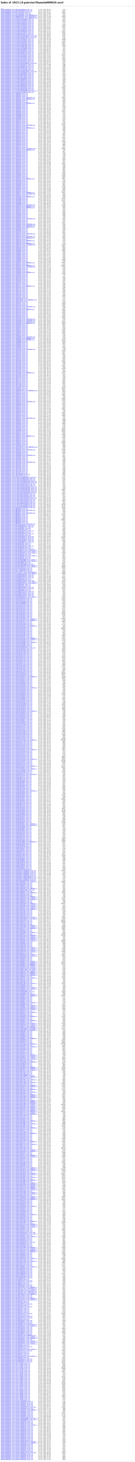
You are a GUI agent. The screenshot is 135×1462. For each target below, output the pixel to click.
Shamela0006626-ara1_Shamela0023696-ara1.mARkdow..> (19, 1184)
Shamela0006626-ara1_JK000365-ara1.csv (14, 167)
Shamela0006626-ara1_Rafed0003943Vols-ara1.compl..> (19, 596)
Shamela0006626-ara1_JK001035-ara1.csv (14, 280)
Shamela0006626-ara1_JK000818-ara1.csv (14, 250)
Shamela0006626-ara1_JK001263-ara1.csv (14, 297)
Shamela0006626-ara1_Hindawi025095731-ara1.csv (17, 34)
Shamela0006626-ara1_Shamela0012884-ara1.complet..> (19, 1123)
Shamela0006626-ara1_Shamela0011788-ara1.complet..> (19, 1082)
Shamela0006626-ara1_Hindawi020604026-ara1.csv (17, 30)
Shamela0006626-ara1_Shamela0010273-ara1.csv (16, 1042)
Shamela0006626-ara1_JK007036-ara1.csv (14, 354)
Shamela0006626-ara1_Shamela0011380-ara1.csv (16, 1074)
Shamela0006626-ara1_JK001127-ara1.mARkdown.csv (18, 286)
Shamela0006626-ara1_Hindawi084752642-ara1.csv (17, 82)
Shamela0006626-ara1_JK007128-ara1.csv (14, 383)
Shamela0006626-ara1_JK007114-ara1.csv (14, 381)
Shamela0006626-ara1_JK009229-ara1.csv (14, 412)
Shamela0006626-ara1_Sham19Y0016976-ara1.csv (16, 649)
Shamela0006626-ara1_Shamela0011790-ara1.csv (16, 1083)
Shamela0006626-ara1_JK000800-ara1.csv (14, 249)
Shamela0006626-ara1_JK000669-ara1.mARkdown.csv (18, 226)
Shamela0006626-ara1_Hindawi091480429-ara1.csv (17, 86)
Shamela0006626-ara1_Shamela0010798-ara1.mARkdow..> (19, 1061)
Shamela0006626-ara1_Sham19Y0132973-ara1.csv (16, 752)
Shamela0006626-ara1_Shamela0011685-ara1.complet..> (19, 1079)
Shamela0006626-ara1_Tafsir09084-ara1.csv (15, 1396)
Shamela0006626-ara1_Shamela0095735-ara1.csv (16, 1269)
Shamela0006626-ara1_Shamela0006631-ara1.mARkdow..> (19, 964)
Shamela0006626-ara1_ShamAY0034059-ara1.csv (16, 811)
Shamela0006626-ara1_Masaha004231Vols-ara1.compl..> (19, 551)
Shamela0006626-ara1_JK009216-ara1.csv (14, 408)
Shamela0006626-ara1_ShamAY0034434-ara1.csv (16, 821)
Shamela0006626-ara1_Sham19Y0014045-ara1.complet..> (19, 618)
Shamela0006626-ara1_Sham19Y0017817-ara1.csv (16, 668)
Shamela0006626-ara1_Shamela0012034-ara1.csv (16, 1090)
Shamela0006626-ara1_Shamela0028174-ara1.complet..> (19, 1225)
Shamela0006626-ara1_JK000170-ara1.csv (14, 145)
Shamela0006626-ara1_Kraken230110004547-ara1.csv (18, 507)
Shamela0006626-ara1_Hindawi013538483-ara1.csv (17, 20)
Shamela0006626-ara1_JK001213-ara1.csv (14, 291)
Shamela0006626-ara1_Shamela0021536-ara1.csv (16, 1136)
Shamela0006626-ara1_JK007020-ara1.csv (14, 352)
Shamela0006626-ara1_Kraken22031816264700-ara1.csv (19, 489)
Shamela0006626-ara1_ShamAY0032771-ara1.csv (16, 777)
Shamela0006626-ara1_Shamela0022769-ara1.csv (16, 1162)
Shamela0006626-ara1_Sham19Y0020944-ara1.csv (16, 700)
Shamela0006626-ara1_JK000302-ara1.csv (14, 160)
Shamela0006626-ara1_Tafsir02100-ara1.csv (15, 1369)
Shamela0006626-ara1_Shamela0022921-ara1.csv (16, 1166)
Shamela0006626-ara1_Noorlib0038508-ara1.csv (16, 570)
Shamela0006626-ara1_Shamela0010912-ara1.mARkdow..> (19, 1068)
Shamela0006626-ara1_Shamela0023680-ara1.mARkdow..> (19, 1180)
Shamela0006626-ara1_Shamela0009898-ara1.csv (16, 1039)
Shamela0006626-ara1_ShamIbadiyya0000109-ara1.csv (18, 874)
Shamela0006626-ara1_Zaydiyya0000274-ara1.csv (17, 1440)
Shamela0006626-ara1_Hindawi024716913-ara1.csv (17, 33)
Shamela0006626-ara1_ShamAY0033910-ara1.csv (16, 807)
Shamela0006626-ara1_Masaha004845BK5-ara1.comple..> (19, 561)
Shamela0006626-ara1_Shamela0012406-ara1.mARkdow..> (19, 1107)
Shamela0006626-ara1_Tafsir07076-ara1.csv (15, 1389)
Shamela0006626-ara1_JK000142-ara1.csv (14, 136)
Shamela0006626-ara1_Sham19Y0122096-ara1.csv (16, 724)
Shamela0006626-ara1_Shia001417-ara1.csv (15, 1312)
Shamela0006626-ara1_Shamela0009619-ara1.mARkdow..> (19, 1020)
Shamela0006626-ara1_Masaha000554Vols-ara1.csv (17, 526)
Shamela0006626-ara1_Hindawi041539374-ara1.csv (17, 55)
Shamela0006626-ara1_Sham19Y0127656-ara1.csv (16, 734)
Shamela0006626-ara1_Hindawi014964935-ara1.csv (17, 23)
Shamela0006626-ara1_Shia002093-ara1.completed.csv (19, 1324)
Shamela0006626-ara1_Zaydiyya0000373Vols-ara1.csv (18, 1452)
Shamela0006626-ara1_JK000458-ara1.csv (14, 184)
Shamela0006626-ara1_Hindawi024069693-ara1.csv (17, 31)
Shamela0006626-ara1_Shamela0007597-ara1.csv (16, 979)
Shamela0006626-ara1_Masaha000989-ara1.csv (16, 528)
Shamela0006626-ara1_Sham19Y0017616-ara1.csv (16, 660)
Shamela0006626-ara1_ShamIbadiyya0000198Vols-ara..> (19, 877)
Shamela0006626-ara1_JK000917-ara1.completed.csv (18, 266)
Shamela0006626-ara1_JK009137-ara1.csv (14, 392)
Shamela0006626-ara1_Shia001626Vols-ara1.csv (16, 1320)
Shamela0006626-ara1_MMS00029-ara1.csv (14, 521)
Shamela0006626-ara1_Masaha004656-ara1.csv (16, 557)
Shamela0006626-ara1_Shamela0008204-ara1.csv (16, 984)
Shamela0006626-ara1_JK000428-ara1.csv (14, 180)
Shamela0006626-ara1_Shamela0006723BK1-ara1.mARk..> (19, 969)
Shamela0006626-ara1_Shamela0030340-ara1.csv (16, 1237)
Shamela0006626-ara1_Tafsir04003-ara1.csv (15, 1376)
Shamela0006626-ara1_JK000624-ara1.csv (14, 220)
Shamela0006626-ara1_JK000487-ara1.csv (14, 202)
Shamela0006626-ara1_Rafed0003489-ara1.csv (16, 590)
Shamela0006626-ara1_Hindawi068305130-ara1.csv (17, 67)
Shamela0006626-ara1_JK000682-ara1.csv (14, 229)
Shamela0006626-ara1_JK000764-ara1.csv (14, 242)
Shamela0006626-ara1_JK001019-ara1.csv (14, 277)
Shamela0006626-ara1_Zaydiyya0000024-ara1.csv (17, 1402)
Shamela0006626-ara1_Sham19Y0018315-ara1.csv (16, 680)
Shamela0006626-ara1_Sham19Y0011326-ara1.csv (16, 605)
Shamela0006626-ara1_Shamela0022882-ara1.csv (16, 1165)
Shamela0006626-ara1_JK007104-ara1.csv (14, 375)
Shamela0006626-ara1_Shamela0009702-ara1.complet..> (19, 1023)
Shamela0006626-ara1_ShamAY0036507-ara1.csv (16, 848)
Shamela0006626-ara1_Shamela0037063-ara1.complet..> (19, 1258)
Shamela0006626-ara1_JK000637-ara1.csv (14, 222)
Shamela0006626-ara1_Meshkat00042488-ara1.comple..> (19, 565)
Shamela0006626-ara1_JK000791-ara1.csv (14, 246)
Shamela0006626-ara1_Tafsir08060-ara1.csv (15, 1390)
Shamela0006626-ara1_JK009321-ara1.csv (14, 440)
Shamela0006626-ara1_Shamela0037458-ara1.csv (16, 1262)
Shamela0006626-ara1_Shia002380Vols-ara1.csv (16, 1330)
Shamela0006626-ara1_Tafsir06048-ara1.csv (15, 1385)
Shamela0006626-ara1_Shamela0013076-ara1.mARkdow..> (19, 1127)
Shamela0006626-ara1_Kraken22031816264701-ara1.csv (19, 491)
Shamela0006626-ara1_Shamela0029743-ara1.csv (16, 1229)
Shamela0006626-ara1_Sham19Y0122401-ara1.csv (16, 730)
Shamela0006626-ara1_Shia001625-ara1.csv (15, 1319)
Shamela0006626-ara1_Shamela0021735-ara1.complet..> (19, 1144)
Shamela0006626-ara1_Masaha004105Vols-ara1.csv (17, 548)
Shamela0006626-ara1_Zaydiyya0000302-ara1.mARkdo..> (19, 1442)
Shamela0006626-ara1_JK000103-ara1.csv (14, 122)
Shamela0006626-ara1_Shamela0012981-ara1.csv (16, 1126)
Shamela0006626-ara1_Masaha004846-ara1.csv (16, 562)
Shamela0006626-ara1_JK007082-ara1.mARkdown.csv (18, 372)
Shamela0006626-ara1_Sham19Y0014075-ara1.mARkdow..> (19, 620)
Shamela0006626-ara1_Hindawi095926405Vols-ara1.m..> (19, 90)
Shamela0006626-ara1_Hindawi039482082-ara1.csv (17, 50)
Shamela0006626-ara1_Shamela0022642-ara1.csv (16, 1158)
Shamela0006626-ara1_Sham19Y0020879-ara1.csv (16, 696)
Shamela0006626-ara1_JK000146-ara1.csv (14, 137)
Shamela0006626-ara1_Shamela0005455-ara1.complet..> (19, 949)
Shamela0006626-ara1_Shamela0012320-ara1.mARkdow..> (19, 1101)
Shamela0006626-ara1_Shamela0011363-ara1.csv (16, 1072)
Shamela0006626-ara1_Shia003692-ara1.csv (15, 1345)
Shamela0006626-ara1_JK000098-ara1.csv (14, 116)
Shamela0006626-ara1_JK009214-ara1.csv (14, 407)
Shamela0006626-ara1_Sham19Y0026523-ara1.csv (16, 709)
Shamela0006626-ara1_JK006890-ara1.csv (14, 342)
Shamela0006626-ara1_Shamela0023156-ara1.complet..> (19, 1167)
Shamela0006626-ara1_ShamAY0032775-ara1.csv (16, 778)
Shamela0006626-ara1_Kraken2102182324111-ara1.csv (18, 477)
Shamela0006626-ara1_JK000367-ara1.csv (14, 169)
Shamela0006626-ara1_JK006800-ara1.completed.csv (18, 337)
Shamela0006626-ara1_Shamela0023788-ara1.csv (16, 1191)
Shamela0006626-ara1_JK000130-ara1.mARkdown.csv (18, 127)
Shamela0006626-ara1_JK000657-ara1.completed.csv (18, 225)
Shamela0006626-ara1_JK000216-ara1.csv (14, 151)
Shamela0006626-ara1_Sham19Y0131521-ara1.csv (16, 745)
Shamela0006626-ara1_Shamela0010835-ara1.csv (16, 1066)
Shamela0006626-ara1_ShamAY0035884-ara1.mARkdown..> (19, 841)
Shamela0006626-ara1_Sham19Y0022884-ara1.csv (16, 702)
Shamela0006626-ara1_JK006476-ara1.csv (14, 331)
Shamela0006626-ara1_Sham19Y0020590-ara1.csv (16, 689)
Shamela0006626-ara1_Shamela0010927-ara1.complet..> (19, 1070)
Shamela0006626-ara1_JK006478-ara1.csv (14, 332)
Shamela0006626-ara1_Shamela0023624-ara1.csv (16, 1171)
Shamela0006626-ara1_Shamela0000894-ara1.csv (16, 900)
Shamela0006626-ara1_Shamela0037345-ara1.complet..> (19, 1261)
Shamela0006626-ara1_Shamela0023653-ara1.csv (16, 1178)
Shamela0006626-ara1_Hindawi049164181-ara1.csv (17, 57)
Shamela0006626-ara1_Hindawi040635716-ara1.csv (17, 52)
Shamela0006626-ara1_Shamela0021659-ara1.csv (16, 1138)
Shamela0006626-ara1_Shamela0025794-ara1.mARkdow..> (19, 1199)
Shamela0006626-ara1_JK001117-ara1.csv (14, 284)
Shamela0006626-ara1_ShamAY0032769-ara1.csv (16, 775)
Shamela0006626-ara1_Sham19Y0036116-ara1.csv (16, 716)
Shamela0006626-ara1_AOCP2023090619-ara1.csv (16, 9)
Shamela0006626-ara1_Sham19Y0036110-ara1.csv (16, 715)
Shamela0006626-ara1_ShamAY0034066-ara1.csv (16, 812)
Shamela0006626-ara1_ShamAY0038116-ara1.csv (16, 862)
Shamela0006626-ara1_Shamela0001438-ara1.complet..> (19, 917)
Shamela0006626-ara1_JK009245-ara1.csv (14, 420)
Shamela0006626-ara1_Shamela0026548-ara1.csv (16, 1210)
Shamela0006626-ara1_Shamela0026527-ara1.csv (16, 1209)
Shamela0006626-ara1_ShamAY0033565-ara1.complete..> (19, 790)
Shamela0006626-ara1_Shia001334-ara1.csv (15, 1301)
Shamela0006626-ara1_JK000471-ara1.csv (14, 189)
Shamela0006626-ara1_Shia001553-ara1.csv (15, 1314)
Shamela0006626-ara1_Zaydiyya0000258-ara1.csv (17, 1437)
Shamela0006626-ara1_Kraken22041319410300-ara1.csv (19, 497)
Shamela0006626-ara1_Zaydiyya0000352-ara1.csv (17, 1447)
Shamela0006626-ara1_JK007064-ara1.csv (14, 367)
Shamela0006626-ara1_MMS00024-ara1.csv (14, 517)
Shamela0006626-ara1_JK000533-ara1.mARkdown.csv (18, 207)
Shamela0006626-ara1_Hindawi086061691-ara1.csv (17, 85)
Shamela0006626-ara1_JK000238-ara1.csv (14, 152)
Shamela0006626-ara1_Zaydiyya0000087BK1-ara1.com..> (19, 1419)
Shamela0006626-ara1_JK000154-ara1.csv (14, 140)
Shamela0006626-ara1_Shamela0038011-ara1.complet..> (19, 1266)
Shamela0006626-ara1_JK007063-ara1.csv (14, 365)
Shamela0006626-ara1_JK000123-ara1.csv (14, 126)
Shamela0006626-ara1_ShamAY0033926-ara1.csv (16, 808)
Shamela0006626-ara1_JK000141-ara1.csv (14, 134)
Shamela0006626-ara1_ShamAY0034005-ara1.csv (16, 810)
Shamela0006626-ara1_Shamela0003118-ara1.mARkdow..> (19, 935)
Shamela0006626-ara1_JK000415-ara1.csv (14, 177)
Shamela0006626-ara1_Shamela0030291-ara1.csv (16, 1235)
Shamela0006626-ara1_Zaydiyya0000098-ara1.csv (17, 1420)
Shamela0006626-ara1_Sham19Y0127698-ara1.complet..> (19, 740)
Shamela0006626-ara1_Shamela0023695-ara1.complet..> (19, 1182)
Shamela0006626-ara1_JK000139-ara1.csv (14, 132)
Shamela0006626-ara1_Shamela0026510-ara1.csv (16, 1207)
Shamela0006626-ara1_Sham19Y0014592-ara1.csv (16, 635)
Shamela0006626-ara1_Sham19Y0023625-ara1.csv (16, 707)
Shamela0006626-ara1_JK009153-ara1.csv (14, 400)
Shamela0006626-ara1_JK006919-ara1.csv (14, 346)
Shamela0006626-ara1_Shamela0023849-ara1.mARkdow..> (19, 1198)
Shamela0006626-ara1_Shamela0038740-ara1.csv (16, 1268)
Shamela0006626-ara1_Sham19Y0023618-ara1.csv (16, 705)
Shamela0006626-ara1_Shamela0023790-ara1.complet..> (19, 1193)
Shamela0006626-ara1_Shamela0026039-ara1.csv (16, 1200)
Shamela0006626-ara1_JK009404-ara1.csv (14, 453)
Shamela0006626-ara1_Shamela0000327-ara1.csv (16, 885)
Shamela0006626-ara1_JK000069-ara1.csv (14, 108)
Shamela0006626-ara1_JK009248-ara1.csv (14, 423)
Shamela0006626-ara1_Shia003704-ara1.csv (15, 1347)
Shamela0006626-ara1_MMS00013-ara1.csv (14, 514)
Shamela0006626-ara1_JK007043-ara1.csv (14, 359)
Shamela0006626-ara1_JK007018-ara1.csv (14, 350)
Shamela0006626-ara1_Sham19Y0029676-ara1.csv (16, 712)
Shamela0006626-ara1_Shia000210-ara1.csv (15, 1283)
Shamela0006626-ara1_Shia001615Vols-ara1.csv (16, 1317)
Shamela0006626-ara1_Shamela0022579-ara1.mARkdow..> (19, 1155)
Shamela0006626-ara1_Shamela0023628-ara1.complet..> (19, 1173)
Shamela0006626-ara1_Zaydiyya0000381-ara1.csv (17, 1453)
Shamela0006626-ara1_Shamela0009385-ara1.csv (16, 1015)
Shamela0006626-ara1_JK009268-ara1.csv (14, 430)
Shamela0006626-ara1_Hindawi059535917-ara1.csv (17, 61)
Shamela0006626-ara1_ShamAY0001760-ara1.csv (16, 773)
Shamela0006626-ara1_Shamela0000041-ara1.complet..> (19, 881)
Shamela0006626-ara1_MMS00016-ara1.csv (14, 515)
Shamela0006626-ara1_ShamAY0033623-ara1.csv (16, 795)
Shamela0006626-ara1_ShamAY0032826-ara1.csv (16, 781)
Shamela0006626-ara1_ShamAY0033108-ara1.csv (16, 788)
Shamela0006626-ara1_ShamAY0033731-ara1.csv (16, 804)
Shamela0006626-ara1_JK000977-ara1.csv (14, 273)
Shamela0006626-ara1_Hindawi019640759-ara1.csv (17, 28)
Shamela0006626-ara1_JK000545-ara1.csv (14, 209)
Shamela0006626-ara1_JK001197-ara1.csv (14, 288)
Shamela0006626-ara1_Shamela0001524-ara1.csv (16, 922)
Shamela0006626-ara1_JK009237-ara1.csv (14, 416)
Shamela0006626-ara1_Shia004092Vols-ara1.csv (16, 1360)
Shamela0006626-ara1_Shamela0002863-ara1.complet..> (19, 932)
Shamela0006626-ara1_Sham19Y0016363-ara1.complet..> (19, 639)
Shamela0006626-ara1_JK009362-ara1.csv (14, 444)
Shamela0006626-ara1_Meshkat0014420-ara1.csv (16, 568)
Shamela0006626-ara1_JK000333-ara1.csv (14, 165)
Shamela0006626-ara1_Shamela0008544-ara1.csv (16, 998)
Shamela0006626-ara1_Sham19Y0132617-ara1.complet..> (19, 749)
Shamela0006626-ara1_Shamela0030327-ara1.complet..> (19, 1236)
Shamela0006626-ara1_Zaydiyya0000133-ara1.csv (17, 1423)
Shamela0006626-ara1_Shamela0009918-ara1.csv (16, 1041)
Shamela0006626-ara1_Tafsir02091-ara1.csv (15, 1367)
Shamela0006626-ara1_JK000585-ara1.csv (14, 215)
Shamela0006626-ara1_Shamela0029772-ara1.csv (16, 1231)
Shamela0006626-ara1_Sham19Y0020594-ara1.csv (16, 691)
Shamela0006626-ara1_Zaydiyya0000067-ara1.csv (17, 1415)
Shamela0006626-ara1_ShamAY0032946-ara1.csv (16, 785)
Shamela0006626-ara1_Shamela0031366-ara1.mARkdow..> (19, 1247)
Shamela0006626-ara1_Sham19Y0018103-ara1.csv (16, 672)
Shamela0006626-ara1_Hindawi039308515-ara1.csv (17, 49)
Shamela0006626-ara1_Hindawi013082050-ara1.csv (17, 19)
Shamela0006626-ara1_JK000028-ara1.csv (14, 101)
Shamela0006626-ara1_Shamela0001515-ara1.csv (16, 921)
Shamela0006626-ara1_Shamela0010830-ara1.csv (16, 1064)
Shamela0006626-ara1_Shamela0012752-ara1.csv (16, 1116)
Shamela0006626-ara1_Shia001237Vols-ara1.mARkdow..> (19, 1298)
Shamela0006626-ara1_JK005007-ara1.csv (14, 327)
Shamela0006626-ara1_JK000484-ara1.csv (14, 199)
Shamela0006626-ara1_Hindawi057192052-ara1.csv (17, 59)
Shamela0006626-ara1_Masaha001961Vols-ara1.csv (17, 537)
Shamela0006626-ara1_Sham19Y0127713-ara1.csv (16, 742)
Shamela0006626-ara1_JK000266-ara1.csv (14, 156)
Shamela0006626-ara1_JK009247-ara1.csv (14, 422)
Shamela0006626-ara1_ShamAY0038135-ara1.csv (16, 863)
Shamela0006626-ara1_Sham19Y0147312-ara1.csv (16, 763)
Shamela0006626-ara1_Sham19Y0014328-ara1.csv (16, 627)
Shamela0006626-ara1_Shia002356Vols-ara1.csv (16, 1328)
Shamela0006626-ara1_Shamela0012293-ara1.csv (16, 1099)
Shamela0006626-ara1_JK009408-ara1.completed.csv (18, 455)
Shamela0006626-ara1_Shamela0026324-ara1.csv (16, 1202)
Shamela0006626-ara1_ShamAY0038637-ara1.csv (16, 867)
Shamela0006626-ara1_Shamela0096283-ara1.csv (16, 1273)
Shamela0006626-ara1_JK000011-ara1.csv (14, 96)
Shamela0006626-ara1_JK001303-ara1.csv (14, 304)
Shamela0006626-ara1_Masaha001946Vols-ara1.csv (17, 536)
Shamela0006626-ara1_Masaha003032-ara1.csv (16, 543)
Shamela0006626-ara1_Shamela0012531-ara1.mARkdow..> (19, 1110)
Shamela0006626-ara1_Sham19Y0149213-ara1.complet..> (19, 768)
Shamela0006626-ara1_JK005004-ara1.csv (14, 324)
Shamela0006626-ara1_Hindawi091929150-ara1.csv (17, 88)
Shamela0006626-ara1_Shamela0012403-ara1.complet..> (19, 1105)
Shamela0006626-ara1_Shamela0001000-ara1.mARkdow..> (19, 903)
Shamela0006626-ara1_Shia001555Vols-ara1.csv (16, 1316)
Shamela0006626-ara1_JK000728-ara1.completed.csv (18, 233)
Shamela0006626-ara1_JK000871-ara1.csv (14, 257)
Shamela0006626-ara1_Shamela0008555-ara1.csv (16, 999)
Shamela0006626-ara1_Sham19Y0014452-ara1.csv (16, 630)
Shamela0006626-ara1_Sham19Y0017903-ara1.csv (16, 671)
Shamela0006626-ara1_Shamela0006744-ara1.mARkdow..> (19, 975)
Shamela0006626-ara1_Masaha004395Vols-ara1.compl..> (19, 555)
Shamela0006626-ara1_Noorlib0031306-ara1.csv (16, 569)
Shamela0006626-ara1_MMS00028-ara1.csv (14, 519)
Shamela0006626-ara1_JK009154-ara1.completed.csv (18, 401)
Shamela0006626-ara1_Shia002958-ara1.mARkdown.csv (18, 1335)
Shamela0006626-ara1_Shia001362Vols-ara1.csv (16, 1306)
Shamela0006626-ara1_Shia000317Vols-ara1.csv (16, 1284)
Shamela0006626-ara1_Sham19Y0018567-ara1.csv (16, 682)
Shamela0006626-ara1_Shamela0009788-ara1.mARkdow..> (19, 1030)
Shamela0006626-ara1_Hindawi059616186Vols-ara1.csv (19, 63)
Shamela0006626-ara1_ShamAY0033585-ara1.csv (16, 792)
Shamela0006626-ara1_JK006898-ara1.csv (14, 345)
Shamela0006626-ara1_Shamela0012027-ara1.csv (16, 1088)
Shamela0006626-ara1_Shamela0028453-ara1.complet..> (19, 1226)
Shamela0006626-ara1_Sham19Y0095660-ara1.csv (16, 722)
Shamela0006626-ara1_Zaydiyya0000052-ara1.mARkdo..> (19, 1409)
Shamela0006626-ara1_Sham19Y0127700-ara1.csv (16, 741)
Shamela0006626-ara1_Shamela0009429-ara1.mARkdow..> (19, 1016)
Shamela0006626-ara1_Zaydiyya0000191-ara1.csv (17, 1427)
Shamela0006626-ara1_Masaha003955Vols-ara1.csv (17, 546)
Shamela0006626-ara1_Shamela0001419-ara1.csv (16, 916)
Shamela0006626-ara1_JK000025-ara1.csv (14, 100)
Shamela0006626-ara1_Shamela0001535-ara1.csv (16, 924)
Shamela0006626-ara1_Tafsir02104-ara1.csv (15, 1372)
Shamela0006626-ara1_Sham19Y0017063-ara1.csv (16, 652)
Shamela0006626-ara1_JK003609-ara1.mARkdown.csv (18, 323)
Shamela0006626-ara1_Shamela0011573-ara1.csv (16, 1078)
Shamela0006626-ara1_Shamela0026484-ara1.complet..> (19, 1206)
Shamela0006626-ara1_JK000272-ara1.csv (14, 158)
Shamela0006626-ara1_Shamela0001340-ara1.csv (16, 911)
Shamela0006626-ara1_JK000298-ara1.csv (14, 159)
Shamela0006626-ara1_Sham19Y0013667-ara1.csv (16, 616)
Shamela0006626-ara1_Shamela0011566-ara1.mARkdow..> (19, 1077)
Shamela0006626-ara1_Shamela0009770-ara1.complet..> (19, 1026)
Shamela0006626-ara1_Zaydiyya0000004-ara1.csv (17, 1401)
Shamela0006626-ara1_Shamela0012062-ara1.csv (16, 1093)
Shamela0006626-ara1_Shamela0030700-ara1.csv (16, 1244)
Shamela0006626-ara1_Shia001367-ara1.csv (15, 1308)
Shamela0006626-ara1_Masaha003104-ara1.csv (16, 544)
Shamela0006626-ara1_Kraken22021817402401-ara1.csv (19, 486)
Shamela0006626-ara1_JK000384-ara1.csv (14, 176)
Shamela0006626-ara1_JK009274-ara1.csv (14, 434)
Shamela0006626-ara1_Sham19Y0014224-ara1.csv (16, 623)
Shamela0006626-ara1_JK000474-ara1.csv (14, 191)
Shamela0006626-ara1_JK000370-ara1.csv (14, 170)
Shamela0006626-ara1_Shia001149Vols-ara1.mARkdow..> (19, 1294)
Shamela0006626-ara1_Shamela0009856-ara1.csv (16, 1035)
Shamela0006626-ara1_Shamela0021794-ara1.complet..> (19, 1149)
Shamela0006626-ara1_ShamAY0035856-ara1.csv (16, 840)
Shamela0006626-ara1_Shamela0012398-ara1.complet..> (19, 1104)
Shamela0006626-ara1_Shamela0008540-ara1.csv (16, 997)
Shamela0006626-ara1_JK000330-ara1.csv (14, 163)
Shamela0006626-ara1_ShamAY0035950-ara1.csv (16, 843)
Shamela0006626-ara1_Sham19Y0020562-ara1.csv (16, 686)
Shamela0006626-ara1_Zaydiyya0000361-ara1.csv (17, 1449)
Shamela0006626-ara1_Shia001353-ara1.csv (15, 1305)
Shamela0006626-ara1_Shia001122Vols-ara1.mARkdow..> (19, 1287)
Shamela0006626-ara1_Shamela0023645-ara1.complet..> (19, 1177)
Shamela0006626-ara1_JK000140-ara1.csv (14, 133)
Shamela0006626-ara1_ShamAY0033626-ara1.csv (16, 796)
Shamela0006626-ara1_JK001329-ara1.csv (14, 308)
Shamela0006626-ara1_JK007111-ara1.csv (14, 379)
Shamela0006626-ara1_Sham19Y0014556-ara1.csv (16, 632)
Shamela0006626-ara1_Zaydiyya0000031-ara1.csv (17, 1405)
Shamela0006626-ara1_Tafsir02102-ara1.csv (15, 1371)
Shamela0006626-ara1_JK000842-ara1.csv (14, 254)
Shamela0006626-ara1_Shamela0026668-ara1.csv (16, 1215)
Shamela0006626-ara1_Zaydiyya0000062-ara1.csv (17, 1414)
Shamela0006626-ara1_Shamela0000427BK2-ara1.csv (18, 889)
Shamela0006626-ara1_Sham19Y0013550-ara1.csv (16, 610)
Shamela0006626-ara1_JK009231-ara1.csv (14, 414)
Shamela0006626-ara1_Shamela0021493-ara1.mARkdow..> (19, 1133)
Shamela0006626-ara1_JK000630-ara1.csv (14, 221)
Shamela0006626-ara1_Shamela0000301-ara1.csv (16, 884)
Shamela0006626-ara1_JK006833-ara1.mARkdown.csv (18, 338)
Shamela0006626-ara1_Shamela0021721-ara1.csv (16, 1143)
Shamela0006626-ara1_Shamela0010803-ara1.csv (16, 1063)
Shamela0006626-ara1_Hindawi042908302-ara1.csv (17, 56)
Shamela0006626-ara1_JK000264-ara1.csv (14, 155)
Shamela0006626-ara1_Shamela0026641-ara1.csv (16, 1213)
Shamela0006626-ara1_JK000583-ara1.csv (14, 214)
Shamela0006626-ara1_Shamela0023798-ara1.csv (16, 1195)
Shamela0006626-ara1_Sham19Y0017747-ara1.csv (16, 663)
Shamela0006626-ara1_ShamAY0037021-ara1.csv (16, 851)
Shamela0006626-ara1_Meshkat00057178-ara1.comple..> (19, 566)
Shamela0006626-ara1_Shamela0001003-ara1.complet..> (19, 906)
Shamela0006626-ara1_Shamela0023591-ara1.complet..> (19, 1170)
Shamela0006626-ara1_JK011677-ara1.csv (14, 473)
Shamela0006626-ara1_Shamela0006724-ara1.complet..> (19, 971)
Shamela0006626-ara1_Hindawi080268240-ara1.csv (17, 74)
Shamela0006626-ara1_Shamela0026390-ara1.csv (16, 1203)
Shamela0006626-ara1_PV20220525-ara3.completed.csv (19, 572)
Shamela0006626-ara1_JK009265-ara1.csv (14, 427)
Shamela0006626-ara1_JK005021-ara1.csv (14, 328)
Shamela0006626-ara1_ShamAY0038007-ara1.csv (16, 858)
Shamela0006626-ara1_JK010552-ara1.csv (14, 466)
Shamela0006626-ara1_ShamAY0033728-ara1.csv (16, 803)
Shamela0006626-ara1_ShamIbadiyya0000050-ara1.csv (18, 870)
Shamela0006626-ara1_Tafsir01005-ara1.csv (15, 1363)
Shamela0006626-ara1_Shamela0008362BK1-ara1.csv (18, 991)
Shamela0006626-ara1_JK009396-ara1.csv (14, 452)
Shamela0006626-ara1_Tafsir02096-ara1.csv (15, 1368)
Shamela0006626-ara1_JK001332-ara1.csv (14, 310)
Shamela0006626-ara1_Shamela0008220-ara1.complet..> (19, 987)
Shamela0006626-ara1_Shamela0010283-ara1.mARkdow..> (19, 1044)
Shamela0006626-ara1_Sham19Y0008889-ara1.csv (16, 602)
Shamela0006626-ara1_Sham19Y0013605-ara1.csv (16, 613)
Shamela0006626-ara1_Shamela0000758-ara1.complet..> (19, 898)
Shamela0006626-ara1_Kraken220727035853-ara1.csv (18, 504)
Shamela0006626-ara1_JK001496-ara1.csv (14, 317)
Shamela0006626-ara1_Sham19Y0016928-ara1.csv (16, 645)
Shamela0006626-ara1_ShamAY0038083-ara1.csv (16, 859)
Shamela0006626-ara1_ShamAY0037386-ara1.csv (16, 854)
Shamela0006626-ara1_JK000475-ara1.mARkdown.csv (18, 192)
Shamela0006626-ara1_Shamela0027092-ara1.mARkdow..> (19, 1224)
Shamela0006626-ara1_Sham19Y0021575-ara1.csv (16, 701)
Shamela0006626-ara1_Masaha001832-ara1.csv (16, 532)
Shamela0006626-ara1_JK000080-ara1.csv (14, 111)
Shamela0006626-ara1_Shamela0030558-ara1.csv (16, 1240)
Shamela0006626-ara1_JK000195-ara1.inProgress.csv (18, 148)
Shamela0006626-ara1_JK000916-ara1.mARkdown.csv (18, 265)
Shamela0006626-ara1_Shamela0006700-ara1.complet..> (19, 966)
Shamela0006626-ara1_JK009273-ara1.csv (14, 433)
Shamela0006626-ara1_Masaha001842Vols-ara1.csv (17, 533)
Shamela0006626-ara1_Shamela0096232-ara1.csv (16, 1270)
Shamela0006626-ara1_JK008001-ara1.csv (14, 389)
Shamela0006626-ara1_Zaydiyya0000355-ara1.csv (17, 1448)
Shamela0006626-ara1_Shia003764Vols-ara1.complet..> (19, 1356)
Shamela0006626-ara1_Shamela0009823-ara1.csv (16, 1034)
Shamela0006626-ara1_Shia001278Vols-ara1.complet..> (19, 1299)
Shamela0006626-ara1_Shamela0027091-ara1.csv (16, 1222)
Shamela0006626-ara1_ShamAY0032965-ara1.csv (16, 786)
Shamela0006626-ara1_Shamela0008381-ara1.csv (16, 993)
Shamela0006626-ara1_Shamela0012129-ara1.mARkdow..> (19, 1094)
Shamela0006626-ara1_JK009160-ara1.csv (14, 404)
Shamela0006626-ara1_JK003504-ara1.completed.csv (18, 320)
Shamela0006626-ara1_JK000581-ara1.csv (14, 213)
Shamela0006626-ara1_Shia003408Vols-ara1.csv (16, 1339)
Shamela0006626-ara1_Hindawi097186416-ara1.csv (17, 92)
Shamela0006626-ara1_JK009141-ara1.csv (14, 394)
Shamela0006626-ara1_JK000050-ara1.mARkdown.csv (18, 103)
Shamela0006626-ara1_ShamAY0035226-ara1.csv (16, 833)
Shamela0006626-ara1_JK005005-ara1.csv (14, 326)
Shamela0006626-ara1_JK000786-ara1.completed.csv (18, 244)
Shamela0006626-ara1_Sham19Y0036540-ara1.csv (16, 718)
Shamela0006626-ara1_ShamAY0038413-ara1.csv (16, 866)
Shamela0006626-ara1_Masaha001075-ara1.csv (16, 529)
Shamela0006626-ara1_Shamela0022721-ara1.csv (16, 1160)
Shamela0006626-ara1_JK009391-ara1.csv (14, 451)
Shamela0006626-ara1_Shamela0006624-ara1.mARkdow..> (19, 962)
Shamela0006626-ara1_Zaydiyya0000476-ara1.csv (17, 1458)
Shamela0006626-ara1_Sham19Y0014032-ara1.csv (16, 617)
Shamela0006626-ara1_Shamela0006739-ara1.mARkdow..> (19, 973)
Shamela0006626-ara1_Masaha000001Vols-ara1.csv (17, 525)
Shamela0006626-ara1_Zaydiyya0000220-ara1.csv (17, 1430)
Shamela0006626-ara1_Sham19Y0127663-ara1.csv (16, 737)
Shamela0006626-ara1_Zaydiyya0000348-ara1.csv (17, 1445)
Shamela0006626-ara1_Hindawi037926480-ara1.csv (17, 48)
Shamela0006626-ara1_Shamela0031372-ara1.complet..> (19, 1248)
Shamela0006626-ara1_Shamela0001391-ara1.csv (16, 913)
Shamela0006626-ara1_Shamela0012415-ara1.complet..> (19, 1108)
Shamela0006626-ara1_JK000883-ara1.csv (14, 258)
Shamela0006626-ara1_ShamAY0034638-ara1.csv (16, 826)
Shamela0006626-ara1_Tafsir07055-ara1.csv (15, 1386)
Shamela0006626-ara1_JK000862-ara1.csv (14, 255)
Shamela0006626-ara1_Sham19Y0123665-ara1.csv (16, 733)
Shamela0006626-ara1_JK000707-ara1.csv (14, 232)
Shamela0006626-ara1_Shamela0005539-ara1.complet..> (19, 950)
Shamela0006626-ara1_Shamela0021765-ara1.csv (16, 1147)
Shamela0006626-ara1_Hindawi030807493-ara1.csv (17, 46)
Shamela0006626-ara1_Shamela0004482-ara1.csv (16, 943)
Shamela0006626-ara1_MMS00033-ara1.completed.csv (18, 524)
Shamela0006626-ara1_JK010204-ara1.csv (14, 459)
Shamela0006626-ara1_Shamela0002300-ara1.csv (16, 931)
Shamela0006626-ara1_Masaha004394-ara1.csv (16, 554)
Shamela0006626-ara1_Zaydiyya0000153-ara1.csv (17, 1426)
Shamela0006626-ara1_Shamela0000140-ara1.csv (16, 883)
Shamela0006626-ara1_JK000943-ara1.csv (14, 269)
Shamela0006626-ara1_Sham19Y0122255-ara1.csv (16, 727)
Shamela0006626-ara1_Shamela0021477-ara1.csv (16, 1130)
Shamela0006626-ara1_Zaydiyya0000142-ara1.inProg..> (19, 1425)
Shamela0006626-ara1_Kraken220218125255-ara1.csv (18, 485)
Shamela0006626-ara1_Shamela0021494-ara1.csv (16, 1134)
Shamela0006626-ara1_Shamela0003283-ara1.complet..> (19, 936)
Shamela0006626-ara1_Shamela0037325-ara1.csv (16, 1259)
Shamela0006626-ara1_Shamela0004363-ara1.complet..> (19, 939)
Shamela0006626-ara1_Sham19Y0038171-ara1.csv (16, 720)
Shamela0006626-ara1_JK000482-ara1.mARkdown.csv (18, 196)
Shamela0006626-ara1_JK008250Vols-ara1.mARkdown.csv (19, 390)
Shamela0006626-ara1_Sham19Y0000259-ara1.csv (16, 598)
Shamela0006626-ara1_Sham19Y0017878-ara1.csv (16, 669)
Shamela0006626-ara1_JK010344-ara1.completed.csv (18, 462)
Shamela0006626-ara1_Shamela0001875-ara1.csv (16, 929)
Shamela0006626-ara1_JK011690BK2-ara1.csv (15, 474)
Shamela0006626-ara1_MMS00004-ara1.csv (14, 508)
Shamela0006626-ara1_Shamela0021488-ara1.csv (16, 1132)
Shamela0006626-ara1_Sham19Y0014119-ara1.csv (16, 621)
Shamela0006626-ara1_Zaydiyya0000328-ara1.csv (17, 1444)
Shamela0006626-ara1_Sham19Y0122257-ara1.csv (16, 729)
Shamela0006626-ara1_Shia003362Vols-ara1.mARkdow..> (19, 1338)
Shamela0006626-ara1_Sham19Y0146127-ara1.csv (16, 762)
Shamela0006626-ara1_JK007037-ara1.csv (14, 356)
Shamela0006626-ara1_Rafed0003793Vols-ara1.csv (17, 594)
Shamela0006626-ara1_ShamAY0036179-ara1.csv (16, 847)
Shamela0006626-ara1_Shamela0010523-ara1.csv (16, 1052)
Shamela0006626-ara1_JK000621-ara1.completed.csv (18, 218)
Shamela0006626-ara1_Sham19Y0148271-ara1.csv (16, 767)
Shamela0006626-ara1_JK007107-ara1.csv (14, 378)
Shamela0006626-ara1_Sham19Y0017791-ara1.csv (16, 664)
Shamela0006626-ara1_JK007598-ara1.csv (14, 386)
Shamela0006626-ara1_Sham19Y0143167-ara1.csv (16, 755)
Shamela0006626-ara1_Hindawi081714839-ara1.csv (17, 77)
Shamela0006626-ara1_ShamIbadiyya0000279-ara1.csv (18, 878)
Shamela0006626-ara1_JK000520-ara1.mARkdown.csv (18, 206)
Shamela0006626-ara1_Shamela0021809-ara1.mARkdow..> (19, 1151)
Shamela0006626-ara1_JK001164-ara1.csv (14, 287)
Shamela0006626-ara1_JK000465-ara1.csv (14, 185)
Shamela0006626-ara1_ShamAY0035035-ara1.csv (16, 832)
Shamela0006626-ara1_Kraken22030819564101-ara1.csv (19, 488)
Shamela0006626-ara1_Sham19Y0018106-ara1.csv (16, 674)
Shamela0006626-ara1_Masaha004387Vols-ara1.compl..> (19, 552)
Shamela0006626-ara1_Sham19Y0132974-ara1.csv (16, 753)
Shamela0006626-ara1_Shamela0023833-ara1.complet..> (19, 1196)
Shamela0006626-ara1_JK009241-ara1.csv (14, 419)
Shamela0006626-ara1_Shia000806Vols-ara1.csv (16, 1286)
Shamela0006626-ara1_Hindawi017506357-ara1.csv (17, 26)
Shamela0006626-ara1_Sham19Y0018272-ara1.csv (16, 679)
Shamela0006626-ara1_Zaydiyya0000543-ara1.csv (17, 1459)
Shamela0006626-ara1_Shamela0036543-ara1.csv (16, 1254)
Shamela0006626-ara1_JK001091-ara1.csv (14, 282)
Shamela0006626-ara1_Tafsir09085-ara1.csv (15, 1397)
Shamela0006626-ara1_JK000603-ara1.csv (14, 217)
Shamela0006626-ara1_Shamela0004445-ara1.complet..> (19, 940)
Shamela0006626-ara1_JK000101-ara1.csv (14, 121)
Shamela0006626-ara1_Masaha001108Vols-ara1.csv (17, 530)
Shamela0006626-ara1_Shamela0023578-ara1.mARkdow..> (19, 1169)
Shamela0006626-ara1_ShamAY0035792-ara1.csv (16, 839)
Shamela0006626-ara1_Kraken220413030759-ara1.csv (18, 493)
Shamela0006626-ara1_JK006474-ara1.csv (14, 330)
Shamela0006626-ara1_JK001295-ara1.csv (14, 301)
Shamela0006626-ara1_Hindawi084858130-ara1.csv (17, 83)
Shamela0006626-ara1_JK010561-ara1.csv (14, 467)
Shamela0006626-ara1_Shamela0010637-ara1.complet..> (19, 1056)
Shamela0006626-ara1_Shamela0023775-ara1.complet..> (19, 1189)
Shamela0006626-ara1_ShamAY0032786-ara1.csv (16, 779)
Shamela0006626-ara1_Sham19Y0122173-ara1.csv (16, 726)
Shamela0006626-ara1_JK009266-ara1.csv (14, 429)
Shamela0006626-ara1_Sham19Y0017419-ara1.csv (16, 654)
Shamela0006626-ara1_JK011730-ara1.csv (14, 475)
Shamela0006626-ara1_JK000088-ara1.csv (14, 115)
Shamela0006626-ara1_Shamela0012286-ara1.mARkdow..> (19, 1096)
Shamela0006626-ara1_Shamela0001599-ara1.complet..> (19, 927)
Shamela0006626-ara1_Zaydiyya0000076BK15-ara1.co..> (19, 1418)
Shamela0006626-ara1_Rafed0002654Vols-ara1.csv (17, 587)
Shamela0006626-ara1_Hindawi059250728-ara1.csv (17, 60)
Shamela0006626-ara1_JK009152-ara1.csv (14, 398)
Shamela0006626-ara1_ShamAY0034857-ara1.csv (16, 829)
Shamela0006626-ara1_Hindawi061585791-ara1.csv (17, 64)
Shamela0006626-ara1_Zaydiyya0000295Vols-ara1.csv (18, 1441)
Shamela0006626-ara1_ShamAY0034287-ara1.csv (16, 817)
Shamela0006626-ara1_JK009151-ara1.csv (14, 397)
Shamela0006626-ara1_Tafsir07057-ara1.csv (15, 1387)
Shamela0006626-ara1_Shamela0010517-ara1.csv (16, 1050)
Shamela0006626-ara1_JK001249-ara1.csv (14, 295)
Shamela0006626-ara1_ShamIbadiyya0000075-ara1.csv (18, 872)
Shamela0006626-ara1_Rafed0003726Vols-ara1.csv (17, 592)
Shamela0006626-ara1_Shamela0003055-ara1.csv (16, 933)
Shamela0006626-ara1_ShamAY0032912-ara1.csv (16, 784)
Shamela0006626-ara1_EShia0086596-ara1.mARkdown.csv (19, 15)
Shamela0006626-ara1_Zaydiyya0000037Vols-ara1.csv (18, 1407)
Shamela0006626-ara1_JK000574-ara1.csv (14, 211)
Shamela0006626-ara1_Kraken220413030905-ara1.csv (18, 495)
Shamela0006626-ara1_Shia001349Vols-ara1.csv (16, 1303)
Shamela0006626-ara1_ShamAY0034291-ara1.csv (16, 818)
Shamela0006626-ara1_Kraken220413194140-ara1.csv (18, 500)
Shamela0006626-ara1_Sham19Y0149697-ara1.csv (16, 770)
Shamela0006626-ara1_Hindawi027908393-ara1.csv (17, 39)
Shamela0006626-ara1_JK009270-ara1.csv (14, 431)
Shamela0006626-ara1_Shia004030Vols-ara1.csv (16, 1358)
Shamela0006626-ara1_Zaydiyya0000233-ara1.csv (17, 1433)
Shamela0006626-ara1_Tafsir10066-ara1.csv (15, 1398)
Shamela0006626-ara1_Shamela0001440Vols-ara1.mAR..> (19, 918)
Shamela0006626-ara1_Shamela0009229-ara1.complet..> (19, 1009)
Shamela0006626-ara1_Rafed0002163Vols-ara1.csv (17, 580)
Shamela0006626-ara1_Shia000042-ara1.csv (15, 1279)
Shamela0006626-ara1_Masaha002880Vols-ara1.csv (17, 541)
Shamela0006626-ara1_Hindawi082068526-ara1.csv (17, 78)
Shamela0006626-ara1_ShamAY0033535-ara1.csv (16, 789)
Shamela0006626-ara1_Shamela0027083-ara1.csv (16, 1220)
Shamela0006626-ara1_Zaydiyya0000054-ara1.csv (17, 1411)
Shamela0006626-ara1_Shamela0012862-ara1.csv (16, 1122)
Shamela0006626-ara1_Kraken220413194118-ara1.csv (18, 499)
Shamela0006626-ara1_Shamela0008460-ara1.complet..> (19, 994)
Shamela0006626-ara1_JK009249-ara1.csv (14, 425)
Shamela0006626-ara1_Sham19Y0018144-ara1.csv (16, 675)
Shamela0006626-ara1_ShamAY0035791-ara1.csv (16, 837)
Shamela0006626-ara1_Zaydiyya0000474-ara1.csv (17, 1456)
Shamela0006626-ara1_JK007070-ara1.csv (14, 370)
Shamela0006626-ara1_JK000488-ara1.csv (14, 203)
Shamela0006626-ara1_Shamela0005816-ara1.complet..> (19, 954)
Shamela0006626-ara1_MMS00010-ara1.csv (14, 511)
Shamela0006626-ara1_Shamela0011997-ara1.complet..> (19, 1085)
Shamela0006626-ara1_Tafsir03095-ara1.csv (15, 1374)
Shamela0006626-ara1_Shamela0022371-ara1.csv (16, 1154)
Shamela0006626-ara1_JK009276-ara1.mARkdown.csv (18, 436)
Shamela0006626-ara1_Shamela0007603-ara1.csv (16, 980)
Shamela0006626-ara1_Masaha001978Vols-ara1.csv (17, 539)
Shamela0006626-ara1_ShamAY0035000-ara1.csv (16, 830)
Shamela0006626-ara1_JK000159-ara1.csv (14, 141)
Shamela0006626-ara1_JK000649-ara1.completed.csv (18, 224)
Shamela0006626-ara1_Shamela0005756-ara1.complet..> (19, 951)
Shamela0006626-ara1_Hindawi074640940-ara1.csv (17, 72)
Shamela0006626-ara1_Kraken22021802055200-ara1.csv (19, 482)
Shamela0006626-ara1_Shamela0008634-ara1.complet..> (19, 1002)
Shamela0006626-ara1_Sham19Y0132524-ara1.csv (16, 748)
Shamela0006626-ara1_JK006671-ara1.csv (14, 334)
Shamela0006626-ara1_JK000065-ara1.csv (14, 107)
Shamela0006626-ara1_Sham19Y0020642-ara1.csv (16, 694)
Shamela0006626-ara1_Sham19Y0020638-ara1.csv (16, 693)
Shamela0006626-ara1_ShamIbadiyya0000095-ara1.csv (18, 873)
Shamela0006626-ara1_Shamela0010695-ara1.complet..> (19, 1057)
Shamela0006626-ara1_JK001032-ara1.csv (14, 279)
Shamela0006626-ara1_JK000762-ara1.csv (14, 239)
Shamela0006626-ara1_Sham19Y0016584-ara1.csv (16, 641)
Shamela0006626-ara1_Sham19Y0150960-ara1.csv (16, 771)
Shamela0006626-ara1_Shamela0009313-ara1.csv (16, 1013)
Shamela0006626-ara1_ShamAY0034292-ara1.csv (16, 819)
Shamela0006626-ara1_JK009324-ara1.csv (14, 441)
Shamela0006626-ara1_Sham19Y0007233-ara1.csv (16, 601)
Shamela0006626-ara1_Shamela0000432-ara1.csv (16, 891)
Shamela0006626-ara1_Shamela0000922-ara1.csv (16, 902)
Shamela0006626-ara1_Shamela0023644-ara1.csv (16, 1176)
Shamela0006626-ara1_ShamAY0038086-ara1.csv (16, 861)
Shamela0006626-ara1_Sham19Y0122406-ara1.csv (16, 731)
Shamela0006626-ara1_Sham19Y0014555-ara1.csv (16, 631)
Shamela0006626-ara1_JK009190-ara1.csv (14, 405)
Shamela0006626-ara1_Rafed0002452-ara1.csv (16, 585)
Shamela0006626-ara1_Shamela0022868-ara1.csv (16, 1163)
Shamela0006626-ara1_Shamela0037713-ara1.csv (16, 1264)
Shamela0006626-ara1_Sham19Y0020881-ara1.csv (16, 697)
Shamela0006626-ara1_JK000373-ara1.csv (14, 171)
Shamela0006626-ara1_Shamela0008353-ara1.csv (16, 990)
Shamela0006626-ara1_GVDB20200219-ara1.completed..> (19, 16)
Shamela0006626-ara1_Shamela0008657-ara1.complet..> (19, 1005)
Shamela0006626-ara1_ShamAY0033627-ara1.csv (16, 797)
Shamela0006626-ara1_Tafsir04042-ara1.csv (15, 1380)
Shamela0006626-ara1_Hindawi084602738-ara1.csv (17, 81)
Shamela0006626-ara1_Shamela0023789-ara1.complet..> (19, 1192)
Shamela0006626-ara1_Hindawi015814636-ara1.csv (17, 24)
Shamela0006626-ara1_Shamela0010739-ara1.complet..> (19, 1059)
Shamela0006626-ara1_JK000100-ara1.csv (14, 119)
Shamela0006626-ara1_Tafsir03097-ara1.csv (15, 1375)
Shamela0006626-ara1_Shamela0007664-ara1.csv (16, 982)
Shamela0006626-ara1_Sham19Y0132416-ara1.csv (16, 746)
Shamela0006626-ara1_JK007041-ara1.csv (14, 357)
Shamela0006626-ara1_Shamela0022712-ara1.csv (16, 1159)
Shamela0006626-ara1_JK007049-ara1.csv (14, 363)
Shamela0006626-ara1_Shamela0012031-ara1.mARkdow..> (19, 1089)
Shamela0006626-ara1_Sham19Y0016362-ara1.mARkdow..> (19, 638)
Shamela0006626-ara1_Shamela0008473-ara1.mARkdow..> (19, 995)
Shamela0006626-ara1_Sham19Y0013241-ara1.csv (16, 607)
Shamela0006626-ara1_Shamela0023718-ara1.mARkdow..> (19, 1187)
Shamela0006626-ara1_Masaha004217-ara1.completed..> (19, 550)
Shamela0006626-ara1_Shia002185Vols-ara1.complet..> (19, 1325)
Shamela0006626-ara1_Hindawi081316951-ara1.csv (17, 75)
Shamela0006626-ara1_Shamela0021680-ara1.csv (16, 1140)
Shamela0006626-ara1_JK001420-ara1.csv (14, 315)
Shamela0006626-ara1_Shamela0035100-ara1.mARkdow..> (19, 1250)
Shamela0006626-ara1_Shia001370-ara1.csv (15, 1309)
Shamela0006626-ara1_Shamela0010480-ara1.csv (16, 1049)
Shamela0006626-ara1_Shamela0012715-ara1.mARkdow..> (19, 1111)
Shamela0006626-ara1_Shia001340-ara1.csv (15, 1302)
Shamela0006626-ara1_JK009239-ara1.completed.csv (18, 418)
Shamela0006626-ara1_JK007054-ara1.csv (14, 364)
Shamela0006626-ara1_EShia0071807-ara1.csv (16, 13)
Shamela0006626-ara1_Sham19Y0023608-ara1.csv (16, 704)
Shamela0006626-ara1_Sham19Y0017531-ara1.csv (16, 658)
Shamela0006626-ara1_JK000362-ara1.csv (14, 166)
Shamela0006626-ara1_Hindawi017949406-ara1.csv (17, 27)
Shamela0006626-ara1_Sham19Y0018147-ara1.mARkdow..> (19, 676)
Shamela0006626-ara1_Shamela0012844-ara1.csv (16, 1118)
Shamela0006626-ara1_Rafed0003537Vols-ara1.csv (17, 591)
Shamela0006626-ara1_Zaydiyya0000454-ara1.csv (17, 1455)
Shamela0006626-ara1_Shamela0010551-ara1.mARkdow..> (19, 1055)
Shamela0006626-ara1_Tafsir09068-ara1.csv (15, 1393)
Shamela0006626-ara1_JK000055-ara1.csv (14, 104)
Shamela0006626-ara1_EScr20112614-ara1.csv (16, 12)
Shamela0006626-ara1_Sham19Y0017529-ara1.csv (16, 657)
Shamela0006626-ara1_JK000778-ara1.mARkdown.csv (18, 243)
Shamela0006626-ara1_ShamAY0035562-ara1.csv (16, 834)
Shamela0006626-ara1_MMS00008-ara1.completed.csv (18, 510)
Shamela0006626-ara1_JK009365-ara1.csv (14, 445)
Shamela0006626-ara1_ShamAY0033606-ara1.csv (16, 793)
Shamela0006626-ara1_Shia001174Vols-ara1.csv (16, 1295)
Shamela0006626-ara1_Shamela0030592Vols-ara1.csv (18, 1242)
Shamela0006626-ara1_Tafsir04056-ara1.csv (15, 1382)
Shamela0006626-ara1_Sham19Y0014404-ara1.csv (16, 628)
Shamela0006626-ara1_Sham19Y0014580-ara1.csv (16, 634)
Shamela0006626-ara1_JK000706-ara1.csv (14, 231)
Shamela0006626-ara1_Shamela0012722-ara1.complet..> (19, 1112)
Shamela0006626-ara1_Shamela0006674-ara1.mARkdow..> (19, 965)
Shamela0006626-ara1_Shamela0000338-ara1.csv (16, 887)
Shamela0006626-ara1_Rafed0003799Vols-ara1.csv (17, 595)
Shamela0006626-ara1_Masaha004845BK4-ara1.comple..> (19, 559)
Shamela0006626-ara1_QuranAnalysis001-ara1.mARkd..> (19, 573)
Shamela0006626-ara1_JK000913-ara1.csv (14, 264)
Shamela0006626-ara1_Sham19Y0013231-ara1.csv (16, 606)
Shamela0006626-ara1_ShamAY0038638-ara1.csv (16, 869)
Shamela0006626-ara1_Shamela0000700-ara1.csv (16, 895)
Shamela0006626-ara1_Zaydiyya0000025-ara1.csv (17, 1404)
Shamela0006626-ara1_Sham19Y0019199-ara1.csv (16, 685)
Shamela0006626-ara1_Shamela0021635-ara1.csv (16, 1137)
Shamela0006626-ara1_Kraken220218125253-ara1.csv (18, 484)
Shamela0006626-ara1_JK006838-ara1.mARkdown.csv (18, 339)
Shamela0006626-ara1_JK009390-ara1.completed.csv (18, 449)
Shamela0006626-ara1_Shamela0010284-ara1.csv (16, 1045)
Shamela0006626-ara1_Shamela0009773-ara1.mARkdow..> (19, 1027)
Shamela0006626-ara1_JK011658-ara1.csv (14, 471)
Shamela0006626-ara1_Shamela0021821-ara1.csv (16, 1152)
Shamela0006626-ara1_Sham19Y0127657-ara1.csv (16, 735)
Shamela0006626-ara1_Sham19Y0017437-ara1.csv (16, 656)
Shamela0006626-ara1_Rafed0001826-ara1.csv (16, 579)
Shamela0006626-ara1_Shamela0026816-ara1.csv (16, 1218)
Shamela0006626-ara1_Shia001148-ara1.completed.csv (19, 1292)
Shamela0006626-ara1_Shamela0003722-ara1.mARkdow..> (19, 938)
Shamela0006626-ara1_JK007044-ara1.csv (14, 360)
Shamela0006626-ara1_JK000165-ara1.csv (14, 143)
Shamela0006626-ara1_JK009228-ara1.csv (14, 411)
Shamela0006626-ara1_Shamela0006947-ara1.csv (16, 976)
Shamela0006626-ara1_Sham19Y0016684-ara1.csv (16, 643)
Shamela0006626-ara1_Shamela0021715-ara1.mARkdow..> (19, 1141)
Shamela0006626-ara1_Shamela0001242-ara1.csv (16, 910)
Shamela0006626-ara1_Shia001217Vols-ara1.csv (16, 1297)
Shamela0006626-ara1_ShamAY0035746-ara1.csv (16, 836)
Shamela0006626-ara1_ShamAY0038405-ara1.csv (16, 865)
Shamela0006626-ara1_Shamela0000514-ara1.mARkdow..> (19, 892)
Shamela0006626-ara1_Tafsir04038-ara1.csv (15, 1378)
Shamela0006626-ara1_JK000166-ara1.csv (14, 144)
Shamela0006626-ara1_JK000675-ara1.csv (14, 228)
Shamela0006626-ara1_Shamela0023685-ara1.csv (16, 1181)
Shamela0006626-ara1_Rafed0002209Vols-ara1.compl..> (19, 581)
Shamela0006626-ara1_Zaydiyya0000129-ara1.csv (17, 1422)
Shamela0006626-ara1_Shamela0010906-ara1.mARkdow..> (19, 1067)
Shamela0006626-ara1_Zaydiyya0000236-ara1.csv (17, 1434)
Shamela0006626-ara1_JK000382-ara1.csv (14, 174)
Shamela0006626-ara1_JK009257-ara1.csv (14, 426)
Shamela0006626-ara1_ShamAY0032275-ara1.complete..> (19, 774)
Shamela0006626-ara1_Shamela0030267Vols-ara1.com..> (19, 1233)
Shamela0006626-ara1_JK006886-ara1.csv (14, 341)
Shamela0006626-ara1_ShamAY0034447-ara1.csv (16, 822)
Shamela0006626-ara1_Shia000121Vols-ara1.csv (16, 1281)
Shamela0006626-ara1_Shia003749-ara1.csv (15, 1353)
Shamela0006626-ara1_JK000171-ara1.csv (14, 147)
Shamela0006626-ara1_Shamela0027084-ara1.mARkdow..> (19, 1221)
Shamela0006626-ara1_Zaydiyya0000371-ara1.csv (17, 1451)
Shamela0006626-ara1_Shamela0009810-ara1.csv (16, 1033)
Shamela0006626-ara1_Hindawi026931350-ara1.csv (17, 38)
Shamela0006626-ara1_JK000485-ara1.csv (14, 200)
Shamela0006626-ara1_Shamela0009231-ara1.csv (16, 1010)
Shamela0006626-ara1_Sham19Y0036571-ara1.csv (16, 719)
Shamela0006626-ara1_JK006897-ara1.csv (14, 343)
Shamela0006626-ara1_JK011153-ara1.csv (14, 470)
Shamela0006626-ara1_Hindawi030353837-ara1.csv (17, 44)
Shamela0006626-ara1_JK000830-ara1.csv (14, 251)
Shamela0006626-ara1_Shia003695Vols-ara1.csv (16, 1346)
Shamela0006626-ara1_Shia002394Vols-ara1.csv (16, 1334)
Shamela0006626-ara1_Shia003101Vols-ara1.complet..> (19, 1336)
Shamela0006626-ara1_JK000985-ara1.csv (14, 275)
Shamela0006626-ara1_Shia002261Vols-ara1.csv (16, 1327)
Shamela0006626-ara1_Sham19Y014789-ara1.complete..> (19, 766)
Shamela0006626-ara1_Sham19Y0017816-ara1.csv (16, 667)
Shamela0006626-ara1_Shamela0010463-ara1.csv (16, 1048)
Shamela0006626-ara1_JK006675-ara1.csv (14, 335)
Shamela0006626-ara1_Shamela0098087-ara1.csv (16, 1277)
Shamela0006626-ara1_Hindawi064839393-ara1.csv (17, 66)
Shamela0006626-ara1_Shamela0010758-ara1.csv (16, 1060)
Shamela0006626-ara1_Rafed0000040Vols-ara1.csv (17, 574)
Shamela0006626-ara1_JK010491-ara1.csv (14, 464)
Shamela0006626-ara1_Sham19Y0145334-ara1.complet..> (19, 759)
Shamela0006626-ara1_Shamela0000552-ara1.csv (16, 894)
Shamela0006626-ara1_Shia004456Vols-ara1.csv (16, 1361)
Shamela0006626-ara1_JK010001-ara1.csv (14, 456)
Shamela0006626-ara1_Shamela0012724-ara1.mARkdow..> (19, 1114)
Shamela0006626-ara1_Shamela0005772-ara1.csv (16, 953)
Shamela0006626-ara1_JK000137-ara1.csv (14, 130)
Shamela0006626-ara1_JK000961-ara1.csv (14, 271)
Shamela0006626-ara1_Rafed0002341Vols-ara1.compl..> (19, 583)
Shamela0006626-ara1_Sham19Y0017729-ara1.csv (16, 661)
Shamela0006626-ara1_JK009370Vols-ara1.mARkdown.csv (19, 447)
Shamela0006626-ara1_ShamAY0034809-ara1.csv (16, 828)
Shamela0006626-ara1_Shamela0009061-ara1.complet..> (19, 1006)
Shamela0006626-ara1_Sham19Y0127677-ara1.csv (16, 738)
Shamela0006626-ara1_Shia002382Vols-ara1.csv (16, 1331)
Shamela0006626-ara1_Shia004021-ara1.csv (15, 1357)
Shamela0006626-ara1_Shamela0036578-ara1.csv (16, 1257)
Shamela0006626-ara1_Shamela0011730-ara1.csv (16, 1081)
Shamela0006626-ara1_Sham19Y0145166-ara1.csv (16, 756)
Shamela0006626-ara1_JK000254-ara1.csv (14, 154)
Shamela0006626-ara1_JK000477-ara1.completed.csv (18, 193)
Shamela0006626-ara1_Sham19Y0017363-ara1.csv (16, 653)
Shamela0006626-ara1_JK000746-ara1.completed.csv (18, 236)
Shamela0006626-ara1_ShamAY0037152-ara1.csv (16, 852)
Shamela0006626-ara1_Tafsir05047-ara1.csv (15, 1383)
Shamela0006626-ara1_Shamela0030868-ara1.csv (16, 1246)
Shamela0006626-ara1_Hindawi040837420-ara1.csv (17, 53)
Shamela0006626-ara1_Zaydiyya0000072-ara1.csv (17, 1416)
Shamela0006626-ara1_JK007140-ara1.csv (14, 385)
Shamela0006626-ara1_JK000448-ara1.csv (14, 182)
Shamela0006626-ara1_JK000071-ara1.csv (14, 110)
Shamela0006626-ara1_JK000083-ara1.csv (14, 114)
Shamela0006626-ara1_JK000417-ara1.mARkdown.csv (18, 178)
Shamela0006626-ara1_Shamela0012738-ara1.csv (16, 1115)
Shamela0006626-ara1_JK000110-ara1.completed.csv (18, 125)
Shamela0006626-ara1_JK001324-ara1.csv (14, 305)
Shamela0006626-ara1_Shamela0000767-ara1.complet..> (19, 899)
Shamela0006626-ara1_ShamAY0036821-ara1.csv (16, 850)
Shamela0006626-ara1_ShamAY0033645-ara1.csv (16, 800)
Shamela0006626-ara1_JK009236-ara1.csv (14, 415)
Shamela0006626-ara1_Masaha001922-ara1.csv (16, 535)
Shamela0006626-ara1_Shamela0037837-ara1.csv (16, 1265)
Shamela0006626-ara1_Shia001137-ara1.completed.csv (19, 1288)
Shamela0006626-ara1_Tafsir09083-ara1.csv (15, 1394)
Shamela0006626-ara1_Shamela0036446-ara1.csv (16, 1253)
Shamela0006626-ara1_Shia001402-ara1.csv (15, 1310)
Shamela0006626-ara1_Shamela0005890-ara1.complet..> (19, 955)
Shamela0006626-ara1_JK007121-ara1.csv (14, 382)
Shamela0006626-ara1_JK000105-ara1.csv (14, 123)
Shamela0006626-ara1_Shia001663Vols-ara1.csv (16, 1321)
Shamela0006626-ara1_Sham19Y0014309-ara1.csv (16, 624)
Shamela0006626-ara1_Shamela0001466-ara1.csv (16, 920)
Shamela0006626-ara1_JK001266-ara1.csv (14, 298)
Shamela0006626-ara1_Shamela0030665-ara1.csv (16, 1243)
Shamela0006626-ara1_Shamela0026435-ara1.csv (16, 1204)
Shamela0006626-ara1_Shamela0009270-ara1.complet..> (19, 1012)
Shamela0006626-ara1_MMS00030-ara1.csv (14, 522)
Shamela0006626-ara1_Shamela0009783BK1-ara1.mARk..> (19, 1028)
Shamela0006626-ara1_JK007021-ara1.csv (14, 353)
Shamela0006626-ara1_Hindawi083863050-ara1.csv (17, 79)
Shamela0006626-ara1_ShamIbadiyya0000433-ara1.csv (18, 880)
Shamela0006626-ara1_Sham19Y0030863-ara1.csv (16, 713)
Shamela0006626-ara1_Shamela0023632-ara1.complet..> (19, 1174)
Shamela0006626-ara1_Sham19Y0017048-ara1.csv (16, 650)
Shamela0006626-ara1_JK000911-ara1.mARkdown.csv (18, 262)
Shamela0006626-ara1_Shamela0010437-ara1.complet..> (19, 1046)
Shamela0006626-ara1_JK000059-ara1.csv (14, 105)
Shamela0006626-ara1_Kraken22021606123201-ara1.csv (19, 481)
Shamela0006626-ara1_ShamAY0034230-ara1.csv (16, 815)
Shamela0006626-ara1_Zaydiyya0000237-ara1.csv (17, 1436)
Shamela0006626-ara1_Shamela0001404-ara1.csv (16, 914)
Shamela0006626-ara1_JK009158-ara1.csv (14, 403)
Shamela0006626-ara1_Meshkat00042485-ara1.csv (17, 563)
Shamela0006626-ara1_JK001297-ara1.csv (14, 302)
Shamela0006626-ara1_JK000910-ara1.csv (14, 261)
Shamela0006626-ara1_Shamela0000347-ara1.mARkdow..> (19, 888)
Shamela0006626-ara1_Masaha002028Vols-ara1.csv (17, 540)
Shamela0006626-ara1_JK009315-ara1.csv (14, 438)
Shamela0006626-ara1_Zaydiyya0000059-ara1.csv (17, 1412)
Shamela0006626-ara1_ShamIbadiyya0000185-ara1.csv (18, 876)
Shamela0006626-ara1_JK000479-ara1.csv (14, 195)
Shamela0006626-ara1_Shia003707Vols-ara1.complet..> (19, 1349)
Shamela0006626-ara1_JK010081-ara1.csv (14, 458)
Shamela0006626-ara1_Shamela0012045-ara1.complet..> (19, 1092)
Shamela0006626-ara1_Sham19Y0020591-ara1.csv (16, 690)
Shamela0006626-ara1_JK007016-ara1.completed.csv (18, 349)
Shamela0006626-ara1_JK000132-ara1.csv (14, 129)
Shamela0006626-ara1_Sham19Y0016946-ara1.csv (16, 646)
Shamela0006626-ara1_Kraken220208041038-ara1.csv (18, 478)
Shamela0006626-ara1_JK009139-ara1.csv (14, 393)
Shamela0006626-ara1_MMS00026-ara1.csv (14, 518)
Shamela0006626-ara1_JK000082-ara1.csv (14, 112)
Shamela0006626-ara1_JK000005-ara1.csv (14, 94)
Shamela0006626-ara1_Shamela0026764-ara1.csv (16, 1217)
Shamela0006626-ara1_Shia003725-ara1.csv (15, 1352)
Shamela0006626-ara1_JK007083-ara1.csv (14, 374)
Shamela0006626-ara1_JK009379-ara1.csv (14, 448)
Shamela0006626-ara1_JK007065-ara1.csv (14, 368)
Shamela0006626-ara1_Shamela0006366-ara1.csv (16, 957)
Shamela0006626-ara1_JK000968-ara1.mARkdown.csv (18, 272)
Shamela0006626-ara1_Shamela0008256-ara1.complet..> (19, 988)
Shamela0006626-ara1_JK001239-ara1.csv (14, 294)
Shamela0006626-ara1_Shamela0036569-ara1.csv (16, 1255)
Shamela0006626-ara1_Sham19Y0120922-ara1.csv (16, 723)
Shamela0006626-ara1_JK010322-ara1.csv (14, 460)
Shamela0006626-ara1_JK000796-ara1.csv (14, 247)
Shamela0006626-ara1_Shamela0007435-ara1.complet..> (19, 977)
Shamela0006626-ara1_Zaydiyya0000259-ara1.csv (17, 1438)
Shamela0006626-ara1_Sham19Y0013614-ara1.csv (16, 614)
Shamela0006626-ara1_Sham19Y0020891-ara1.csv (16, 698)
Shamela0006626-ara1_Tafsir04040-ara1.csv (15, 1379)
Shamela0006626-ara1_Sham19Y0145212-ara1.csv (16, 757)
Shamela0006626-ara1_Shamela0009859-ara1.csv (16, 1037)
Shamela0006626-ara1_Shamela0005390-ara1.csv (16, 946)
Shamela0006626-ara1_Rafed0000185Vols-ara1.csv (17, 576)
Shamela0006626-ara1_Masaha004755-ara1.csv (16, 558)
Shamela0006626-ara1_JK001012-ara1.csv (14, 276)
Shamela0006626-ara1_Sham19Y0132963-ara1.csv (16, 751)
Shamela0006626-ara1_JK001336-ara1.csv (14, 312)
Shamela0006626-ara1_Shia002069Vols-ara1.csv (16, 1323)
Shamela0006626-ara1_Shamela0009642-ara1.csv (16, 1022)
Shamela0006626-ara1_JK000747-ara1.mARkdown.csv (18, 238)
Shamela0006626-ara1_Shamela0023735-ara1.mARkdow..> (19, 1188)
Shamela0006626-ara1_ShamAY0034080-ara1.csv (16, 814)
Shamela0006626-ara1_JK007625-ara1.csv (14, 387)
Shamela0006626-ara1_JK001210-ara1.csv (14, 290)
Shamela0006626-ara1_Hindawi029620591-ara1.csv (17, 42)
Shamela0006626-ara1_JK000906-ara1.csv (14, 260)
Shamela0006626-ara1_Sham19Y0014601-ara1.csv (16, 636)
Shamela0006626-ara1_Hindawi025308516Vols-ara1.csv (19, 35)
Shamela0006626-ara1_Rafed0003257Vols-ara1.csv (17, 588)
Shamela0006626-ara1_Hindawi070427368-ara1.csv (17, 68)
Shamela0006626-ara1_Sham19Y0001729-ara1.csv (16, 599)
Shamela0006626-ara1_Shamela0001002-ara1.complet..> (19, 905)
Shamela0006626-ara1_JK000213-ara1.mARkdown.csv (18, 149)
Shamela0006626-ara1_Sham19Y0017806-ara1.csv (16, 665)
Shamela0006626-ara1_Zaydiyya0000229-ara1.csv (17, 1431)
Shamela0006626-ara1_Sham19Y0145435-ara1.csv (16, 760)
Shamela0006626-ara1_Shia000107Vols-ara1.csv (16, 1280)
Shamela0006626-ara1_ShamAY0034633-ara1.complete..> (19, 823)
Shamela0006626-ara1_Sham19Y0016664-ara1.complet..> (19, 642)
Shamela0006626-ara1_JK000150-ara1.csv (14, 138)
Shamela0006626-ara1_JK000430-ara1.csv (14, 181)
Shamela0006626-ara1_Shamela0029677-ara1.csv (16, 1228)
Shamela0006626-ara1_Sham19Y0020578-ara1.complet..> (19, 687)
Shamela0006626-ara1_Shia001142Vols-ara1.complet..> (19, 1290)
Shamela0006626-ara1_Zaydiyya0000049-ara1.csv (17, 1408)
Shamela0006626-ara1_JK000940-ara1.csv (14, 268)
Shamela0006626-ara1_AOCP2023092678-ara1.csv (16, 11)
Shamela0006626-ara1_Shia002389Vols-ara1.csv (16, 1332)
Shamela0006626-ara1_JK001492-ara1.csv (14, 316)
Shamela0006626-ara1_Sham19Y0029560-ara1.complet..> (19, 711)
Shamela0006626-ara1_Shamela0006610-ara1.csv (16, 960)
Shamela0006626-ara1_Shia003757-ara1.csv (15, 1354)
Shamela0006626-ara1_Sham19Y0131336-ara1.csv (16, 744)
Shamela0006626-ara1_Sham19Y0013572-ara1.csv (16, 612)
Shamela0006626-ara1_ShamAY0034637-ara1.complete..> (19, 825)
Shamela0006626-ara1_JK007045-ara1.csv (14, 361)
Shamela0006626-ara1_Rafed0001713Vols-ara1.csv (17, 577)
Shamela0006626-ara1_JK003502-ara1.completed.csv (18, 319)
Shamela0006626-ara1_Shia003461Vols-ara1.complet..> (19, 1341)
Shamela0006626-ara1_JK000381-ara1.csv (14, 173)
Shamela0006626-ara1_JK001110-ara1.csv (14, 283)
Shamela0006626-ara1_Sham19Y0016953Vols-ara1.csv (18, 647)
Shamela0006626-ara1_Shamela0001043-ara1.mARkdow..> (19, 909)
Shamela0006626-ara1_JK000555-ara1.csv (14, 210)
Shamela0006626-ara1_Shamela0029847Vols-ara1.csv (18, 1232)
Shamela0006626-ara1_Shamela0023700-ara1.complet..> (19, 1185)
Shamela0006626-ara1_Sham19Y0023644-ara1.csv (16, 708)
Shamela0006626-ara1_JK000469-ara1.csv (14, 188)
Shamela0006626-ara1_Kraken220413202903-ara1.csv (18, 502)
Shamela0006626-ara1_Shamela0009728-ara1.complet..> (19, 1024)
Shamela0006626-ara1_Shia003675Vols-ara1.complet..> (19, 1343)
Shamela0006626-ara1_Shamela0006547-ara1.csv (16, 958)
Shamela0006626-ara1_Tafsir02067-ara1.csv (15, 1365)
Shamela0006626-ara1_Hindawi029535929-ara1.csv (17, 41)
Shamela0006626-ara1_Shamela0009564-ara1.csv (16, 1017)
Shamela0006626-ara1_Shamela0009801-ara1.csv (16, 1031)
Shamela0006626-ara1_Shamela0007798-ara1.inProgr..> (19, 983)
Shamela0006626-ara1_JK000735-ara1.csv (14, 235)
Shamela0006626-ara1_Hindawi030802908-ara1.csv (17, 45)
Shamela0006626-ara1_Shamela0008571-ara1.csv (16, 1001)
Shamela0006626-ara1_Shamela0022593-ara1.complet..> (19, 1156)
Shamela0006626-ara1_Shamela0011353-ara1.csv (16, 1071)
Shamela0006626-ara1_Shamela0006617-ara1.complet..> (19, 961)
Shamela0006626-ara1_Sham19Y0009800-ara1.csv (16, 603)
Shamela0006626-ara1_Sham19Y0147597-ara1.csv (16, 764)
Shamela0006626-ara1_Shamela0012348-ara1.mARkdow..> (19, 1103)
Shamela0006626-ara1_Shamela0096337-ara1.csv (16, 1275)
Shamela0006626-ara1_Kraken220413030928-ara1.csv (18, 496)
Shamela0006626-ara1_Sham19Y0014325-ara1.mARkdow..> (19, 625)
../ (2, 8)
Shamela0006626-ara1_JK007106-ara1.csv (14, 376)
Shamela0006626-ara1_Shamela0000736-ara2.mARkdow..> (19, 896)
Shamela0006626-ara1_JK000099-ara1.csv (14, 118)
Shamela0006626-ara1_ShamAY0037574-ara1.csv (16, 856)
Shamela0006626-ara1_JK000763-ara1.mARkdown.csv (18, 240)
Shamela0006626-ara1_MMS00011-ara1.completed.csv (18, 513)
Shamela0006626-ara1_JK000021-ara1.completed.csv (18, 97)
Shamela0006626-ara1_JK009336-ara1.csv (14, 442)
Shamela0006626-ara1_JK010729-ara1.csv (14, 469)
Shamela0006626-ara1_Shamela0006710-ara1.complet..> (19, 968)
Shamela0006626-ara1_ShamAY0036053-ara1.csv (16, 845)
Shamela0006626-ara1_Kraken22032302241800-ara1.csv (19, 492)
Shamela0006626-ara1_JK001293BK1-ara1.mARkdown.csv (19, 299)
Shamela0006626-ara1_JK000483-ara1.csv (14, 198)
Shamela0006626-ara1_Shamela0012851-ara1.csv (16, 1119)
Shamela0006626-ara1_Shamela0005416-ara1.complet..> (19, 947)
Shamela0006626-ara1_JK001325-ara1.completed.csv (18, 306)
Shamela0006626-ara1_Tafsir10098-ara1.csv (15, 1400)
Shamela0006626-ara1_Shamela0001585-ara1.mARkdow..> (19, 925)
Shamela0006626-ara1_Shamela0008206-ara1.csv (16, 986)
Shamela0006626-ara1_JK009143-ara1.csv (14, 396)
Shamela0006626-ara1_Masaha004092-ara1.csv (16, 547)
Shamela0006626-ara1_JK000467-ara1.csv (14, 187)
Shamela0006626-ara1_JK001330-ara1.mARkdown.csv (18, 309)
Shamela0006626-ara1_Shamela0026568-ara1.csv (16, 1211)
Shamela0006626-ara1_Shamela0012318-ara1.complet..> (19, 1100)
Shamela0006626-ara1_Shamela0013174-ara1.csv (16, 1129)
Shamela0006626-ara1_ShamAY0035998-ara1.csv (16, 844)
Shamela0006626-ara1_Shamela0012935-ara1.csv (16, 1125)
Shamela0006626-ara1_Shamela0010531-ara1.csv (16, 1053)
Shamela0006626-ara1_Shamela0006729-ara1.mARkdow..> (19, 972)
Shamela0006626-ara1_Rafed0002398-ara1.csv (16, 584)
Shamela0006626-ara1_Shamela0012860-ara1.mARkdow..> (19, 1121)
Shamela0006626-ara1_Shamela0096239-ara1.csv (16, 1272)
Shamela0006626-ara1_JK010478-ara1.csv (14, 463)
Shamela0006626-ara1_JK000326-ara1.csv (14, 162)
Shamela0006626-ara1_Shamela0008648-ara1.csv (16, 1004)
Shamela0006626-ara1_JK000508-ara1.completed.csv (18, 204)
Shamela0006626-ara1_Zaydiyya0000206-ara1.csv (17, 1429)
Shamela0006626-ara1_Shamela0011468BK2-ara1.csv (18, 1075)
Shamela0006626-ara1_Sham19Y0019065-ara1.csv (16, 683)
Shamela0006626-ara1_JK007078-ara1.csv (14, 371)
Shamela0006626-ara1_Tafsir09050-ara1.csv (15, 1391)
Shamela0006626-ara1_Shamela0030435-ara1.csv (16, 1239)
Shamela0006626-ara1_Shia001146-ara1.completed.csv (19, 1291)
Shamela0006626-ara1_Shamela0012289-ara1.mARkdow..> (19, 1097)
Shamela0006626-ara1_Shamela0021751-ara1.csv (16, 1145)
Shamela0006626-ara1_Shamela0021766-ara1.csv (16, 1148)
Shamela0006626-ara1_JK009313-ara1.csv (14, 437)
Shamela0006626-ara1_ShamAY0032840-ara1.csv (16, 782)
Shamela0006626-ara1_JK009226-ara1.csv (14, 409)
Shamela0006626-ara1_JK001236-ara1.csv (14, 293)
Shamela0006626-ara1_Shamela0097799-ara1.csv (16, 1276)
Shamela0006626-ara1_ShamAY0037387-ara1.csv (16, 855)
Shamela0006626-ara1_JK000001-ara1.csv (14, 93)
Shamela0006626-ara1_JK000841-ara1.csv (14, 253)
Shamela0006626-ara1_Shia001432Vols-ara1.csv (16, 1313)
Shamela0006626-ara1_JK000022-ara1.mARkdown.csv (18, 99)
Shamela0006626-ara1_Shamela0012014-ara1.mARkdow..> (19, 1086)
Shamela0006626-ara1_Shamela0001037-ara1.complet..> (19, 907)
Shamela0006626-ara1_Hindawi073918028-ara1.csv (17, 70)
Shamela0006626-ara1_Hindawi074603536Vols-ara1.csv (19, 71)
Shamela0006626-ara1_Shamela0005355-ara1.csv (16, 944)
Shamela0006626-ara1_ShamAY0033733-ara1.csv (16, 806)
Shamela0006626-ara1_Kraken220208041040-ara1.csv (18, 480)
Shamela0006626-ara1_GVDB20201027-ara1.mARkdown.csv (19, 17)
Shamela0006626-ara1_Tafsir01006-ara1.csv (15, 1364)
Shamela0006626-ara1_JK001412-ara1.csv (14, 313)
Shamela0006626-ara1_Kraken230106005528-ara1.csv (18, 506)
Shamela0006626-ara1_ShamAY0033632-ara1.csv (16, 799)
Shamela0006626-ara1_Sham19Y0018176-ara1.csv (16, 678)
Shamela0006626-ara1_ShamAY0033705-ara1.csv (16, 801)
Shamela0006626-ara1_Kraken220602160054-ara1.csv (18, 503)
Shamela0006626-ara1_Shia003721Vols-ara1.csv (16, 1350)
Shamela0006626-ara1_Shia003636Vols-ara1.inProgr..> (19, 1342)
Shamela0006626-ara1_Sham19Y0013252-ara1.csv (16, 609)
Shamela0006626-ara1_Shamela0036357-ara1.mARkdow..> (19, 1251)
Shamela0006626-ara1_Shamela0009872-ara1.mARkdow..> (19, 1038)
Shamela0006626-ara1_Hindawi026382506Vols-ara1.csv (19, 37)
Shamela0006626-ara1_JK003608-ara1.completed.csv (18, 321)
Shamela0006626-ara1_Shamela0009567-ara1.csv (16, 1019)
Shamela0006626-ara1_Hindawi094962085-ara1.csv (17, 89)
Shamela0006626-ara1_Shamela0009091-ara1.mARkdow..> (19, 1008)
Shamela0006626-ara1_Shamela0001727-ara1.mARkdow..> (19, 928)
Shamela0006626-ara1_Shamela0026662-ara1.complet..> (19, 1214)
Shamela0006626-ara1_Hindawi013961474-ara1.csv (17, 22)
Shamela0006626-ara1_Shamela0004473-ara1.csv (16, 942)
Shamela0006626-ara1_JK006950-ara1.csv (14, 348)
